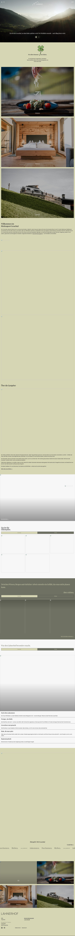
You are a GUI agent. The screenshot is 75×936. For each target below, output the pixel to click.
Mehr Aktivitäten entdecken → (67, 636)
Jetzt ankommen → (5, 519)
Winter (55, 532)
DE (1, 2)
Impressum (24, 927)
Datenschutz (18, 927)
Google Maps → (70, 844)
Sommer (19, 532)
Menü (72, 2)
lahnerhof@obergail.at (29, 918)
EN (4, 2)
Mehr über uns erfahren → (6, 468)
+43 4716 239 (27, 919)
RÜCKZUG (18, 904)
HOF (18, 880)
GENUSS (55, 880)
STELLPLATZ (55, 904)
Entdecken (37, 113)
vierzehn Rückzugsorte (38, 233)
